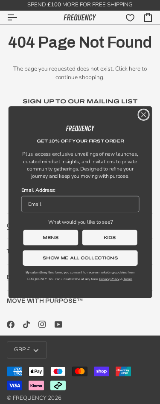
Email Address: (38, 190)
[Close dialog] (143, 114)
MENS (51, 237)
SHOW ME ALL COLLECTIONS (80, 257)
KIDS (109, 237)
